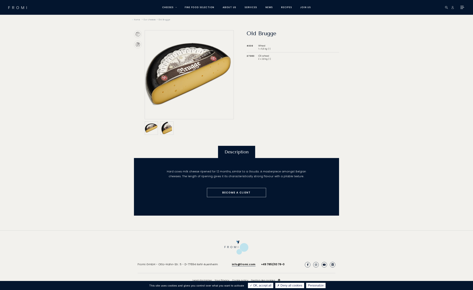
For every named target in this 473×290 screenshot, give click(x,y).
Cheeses (168, 7)
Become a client (236, 192)
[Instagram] (316, 264)
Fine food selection (199, 7)
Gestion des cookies (263, 280)
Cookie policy (240, 280)
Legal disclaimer (202, 280)
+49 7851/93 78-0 (273, 264)
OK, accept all (261, 285)
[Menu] (462, 7)
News (269, 7)
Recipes (286, 7)
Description (236, 152)
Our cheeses (150, 19)
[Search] (446, 7)
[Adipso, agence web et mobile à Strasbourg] (279, 280)
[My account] (453, 7)
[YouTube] (324, 264)
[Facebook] (307, 264)
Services (251, 7)
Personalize (316, 285)
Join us (305, 7)
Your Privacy (222, 280)
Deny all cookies (291, 285)
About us (229, 7)
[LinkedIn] (332, 264)
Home (137, 19)
